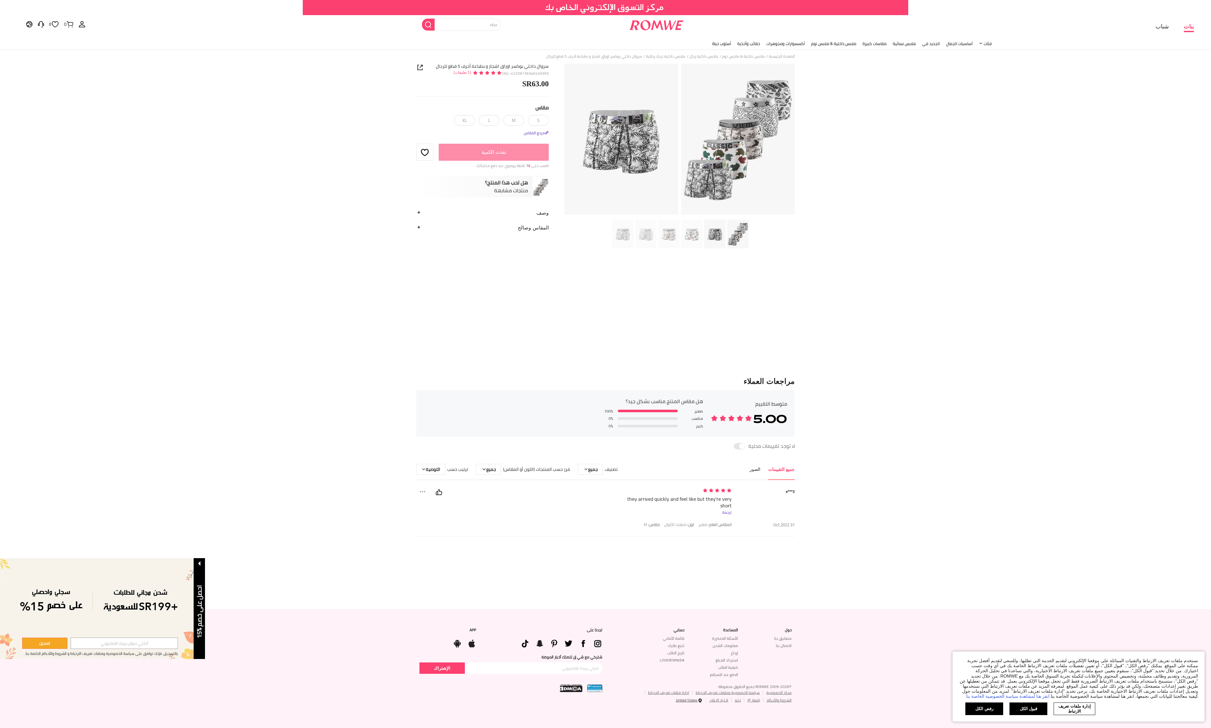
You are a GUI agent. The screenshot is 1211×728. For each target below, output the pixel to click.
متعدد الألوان (679, 525)
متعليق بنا (783, 638)
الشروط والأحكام (779, 700)
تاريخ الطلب (675, 652)
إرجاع (734, 652)
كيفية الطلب (728, 667)
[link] (605, 7)
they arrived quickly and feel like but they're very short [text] (679, 502)
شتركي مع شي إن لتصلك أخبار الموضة (571, 657)
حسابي (679, 630)
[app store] (471, 642)
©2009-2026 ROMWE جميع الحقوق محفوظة (755, 686)
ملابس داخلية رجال (703, 56)
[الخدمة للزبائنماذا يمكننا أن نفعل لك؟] (41, 24)
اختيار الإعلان (718, 700)
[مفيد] (439, 492)
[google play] (457, 642)
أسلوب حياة (721, 43)
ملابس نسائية (904, 43)
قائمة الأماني (673, 638)
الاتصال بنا (784, 645)
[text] (678, 491)
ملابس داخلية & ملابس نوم (833, 43)
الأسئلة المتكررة (725, 638)
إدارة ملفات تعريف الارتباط (668, 692)
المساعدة (730, 630)
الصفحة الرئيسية (782, 56)
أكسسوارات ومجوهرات (785, 43)
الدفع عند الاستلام (724, 674)
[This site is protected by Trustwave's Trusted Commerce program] (594, 688)
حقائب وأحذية (748, 43)
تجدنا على (594, 630)
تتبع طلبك (676, 645)
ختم (738, 700)
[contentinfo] (558, 643)
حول (788, 630)
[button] (424, 152)
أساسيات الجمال (959, 43)
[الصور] (680, 140)
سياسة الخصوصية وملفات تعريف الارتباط (728, 692)
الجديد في (931, 43)
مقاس (542, 107)
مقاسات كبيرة (874, 43)
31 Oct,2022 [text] (784, 525)
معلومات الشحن (725, 645)
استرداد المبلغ (727, 660)
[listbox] (82, 24)
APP (473, 630)
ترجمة (727, 512)
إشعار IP (753, 700)
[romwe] (656, 24)
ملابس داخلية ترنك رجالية (665, 56)
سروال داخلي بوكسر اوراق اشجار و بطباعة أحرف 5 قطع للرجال (492, 66)
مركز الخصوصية (779, 692)
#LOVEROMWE (672, 660)
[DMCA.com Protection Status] (571, 688)
